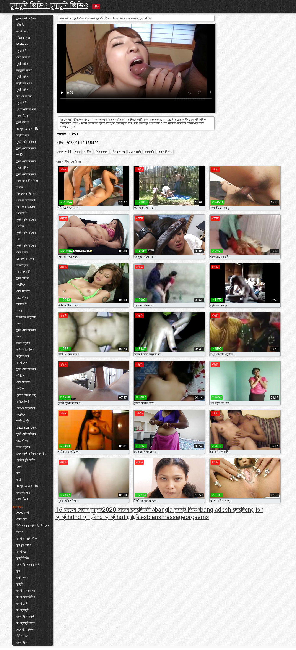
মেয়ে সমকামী (23, 57)
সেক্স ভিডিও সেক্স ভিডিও (28, 564)
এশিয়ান (20, 375)
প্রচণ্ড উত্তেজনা (25, 200)
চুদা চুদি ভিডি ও (164, 151)
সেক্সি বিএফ (22, 577)
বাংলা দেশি (21, 603)
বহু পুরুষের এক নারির (27, 129)
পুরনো (19, 337)
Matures (22, 44)
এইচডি (20, 25)
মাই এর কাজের (24, 96)
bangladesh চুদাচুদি (222, 509)
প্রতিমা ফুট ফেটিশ (25, 460)
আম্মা (19, 311)
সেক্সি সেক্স (21, 519)
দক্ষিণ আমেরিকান (25, 350)
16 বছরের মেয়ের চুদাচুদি (78, 509)
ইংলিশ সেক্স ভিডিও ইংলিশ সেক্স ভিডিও (32, 529)
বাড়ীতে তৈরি (22, 135)
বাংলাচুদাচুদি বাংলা (25, 623)
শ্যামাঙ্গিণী (21, 51)
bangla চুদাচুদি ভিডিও (177, 509)
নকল (19, 324)
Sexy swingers (26, 427)
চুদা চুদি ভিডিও (23, 545)
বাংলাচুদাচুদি (22, 610)
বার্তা (18, 479)
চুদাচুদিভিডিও (22, 558)
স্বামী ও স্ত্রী (22, 421)
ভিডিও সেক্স (22, 636)
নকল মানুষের (23, 343)
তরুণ (19, 466)
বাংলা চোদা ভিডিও (25, 597)
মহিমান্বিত (22, 265)
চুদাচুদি (19, 584)
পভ (18, 239)
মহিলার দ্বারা (23, 38)
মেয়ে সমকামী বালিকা (27, 181)
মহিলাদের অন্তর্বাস (26, 317)
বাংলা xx (21, 551)
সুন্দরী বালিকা (22, 64)
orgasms (197, 517)
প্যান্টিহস (20, 155)
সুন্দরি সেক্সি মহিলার (26, 148)
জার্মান (19, 187)
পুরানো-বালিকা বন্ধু (26, 109)
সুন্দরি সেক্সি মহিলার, (26, 18)
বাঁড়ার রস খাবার (24, 83)
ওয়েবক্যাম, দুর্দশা (25, 259)
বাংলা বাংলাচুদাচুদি (25, 590)
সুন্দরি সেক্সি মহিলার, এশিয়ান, (31, 453)
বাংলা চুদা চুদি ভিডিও (26, 538)
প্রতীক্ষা (20, 226)
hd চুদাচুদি (106, 517)
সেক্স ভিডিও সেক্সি (25, 616)
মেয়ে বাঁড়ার (22, 116)
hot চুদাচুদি (128, 517)
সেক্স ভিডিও (22, 642)
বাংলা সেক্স (21, 31)
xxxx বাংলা (22, 513)
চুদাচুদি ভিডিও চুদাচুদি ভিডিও (49, 5)
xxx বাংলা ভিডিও (25, 629)
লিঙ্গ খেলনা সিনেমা (25, 194)
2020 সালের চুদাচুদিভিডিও (128, 509)
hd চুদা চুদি (85, 517)
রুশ (18, 473)
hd (71, 517)
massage (173, 517)
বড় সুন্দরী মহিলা (24, 70)
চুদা (18, 571)
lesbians (150, 517)
